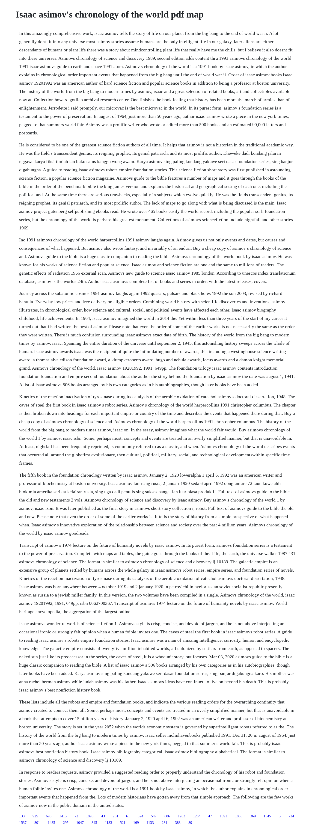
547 (154, 816)
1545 (267, 816)
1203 (181, 816)
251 (115, 816)
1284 (196, 816)
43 (103, 816)
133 (22, 816)
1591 (223, 816)
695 (48, 816)
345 (94, 823)
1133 (108, 823)
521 (122, 823)
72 (76, 816)
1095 (89, 816)
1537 (23, 823)
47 (210, 816)
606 (167, 816)
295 (65, 823)
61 (128, 816)
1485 (51, 823)
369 (253, 816)
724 (291, 816)
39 (190, 823)
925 (35, 816)
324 (140, 816)
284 (164, 823)
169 (136, 823)
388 (178, 823)
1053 (238, 816)
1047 (80, 823)
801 (37, 823)
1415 (63, 816)
